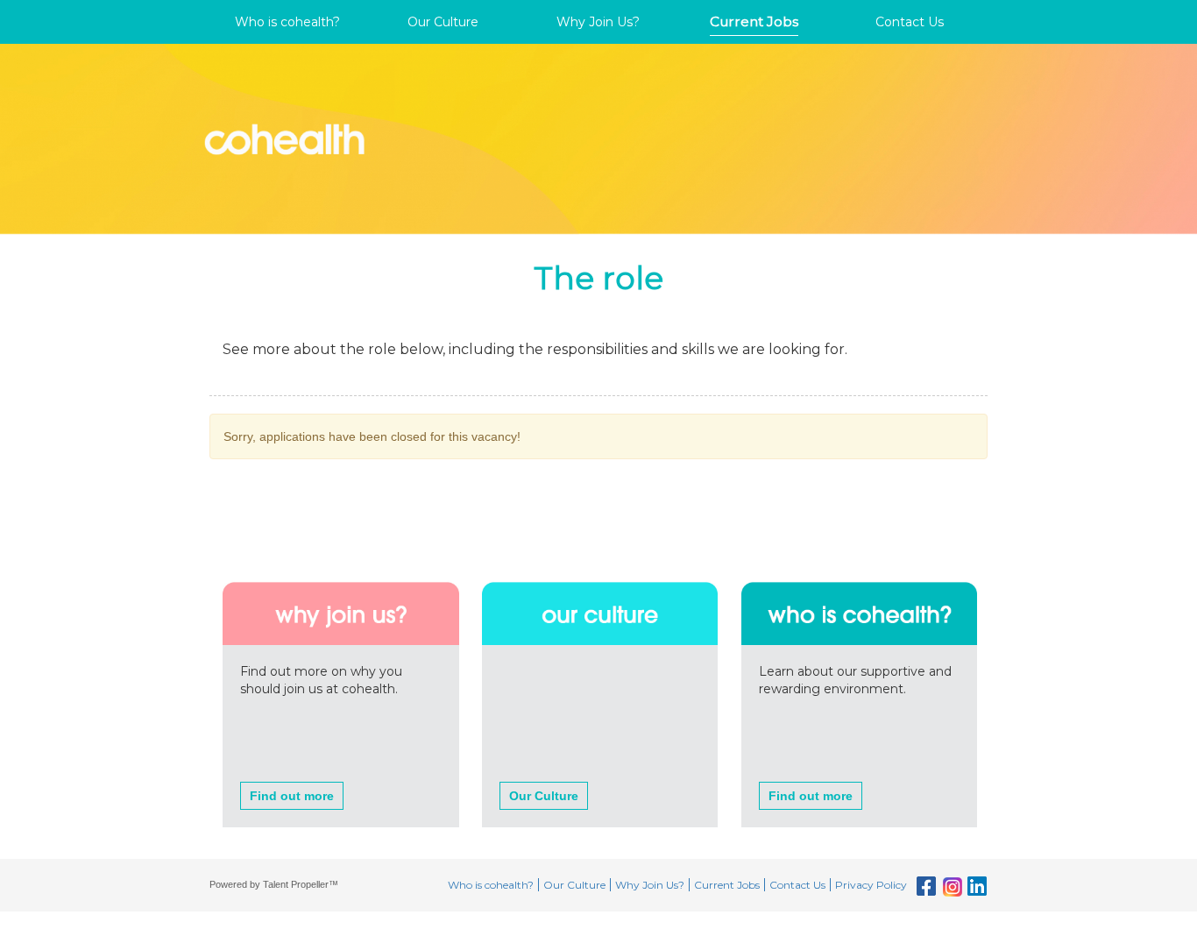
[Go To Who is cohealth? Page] (859, 577)
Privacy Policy (871, 884)
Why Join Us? (598, 22)
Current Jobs (754, 21)
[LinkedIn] (975, 886)
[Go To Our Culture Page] (600, 577)
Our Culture (442, 22)
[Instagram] (949, 886)
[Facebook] (924, 886)
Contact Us (909, 22)
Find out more (292, 796)
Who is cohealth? (287, 22)
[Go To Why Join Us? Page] (341, 577)
